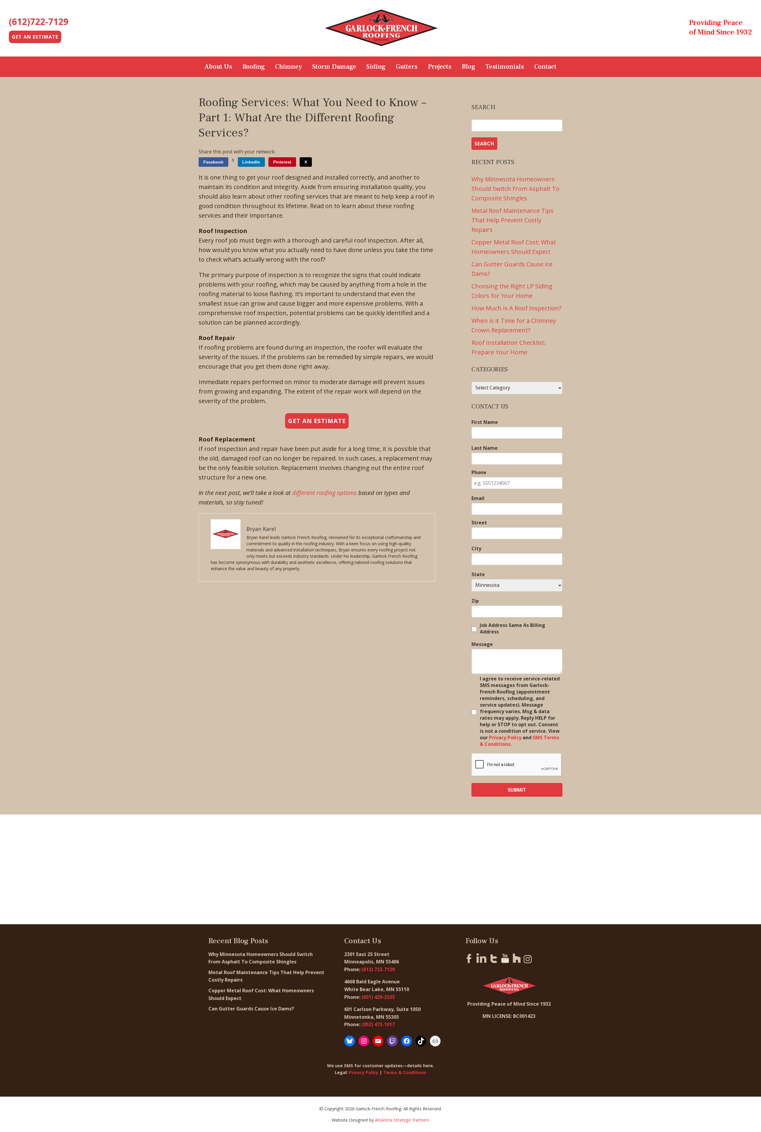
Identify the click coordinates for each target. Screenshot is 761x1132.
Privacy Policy (505, 737)
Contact (545, 66)
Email (478, 498)
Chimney (288, 66)
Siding (376, 66)
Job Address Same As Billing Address (512, 628)
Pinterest (282, 162)
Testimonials (504, 66)
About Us (218, 66)
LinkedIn (251, 162)
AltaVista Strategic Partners (402, 1120)
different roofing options (324, 493)
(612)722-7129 (38, 21)
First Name (484, 422)
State (478, 574)
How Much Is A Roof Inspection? (516, 308)
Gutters (407, 66)
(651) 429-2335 (378, 997)
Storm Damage (334, 66)
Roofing (253, 66)
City (476, 548)
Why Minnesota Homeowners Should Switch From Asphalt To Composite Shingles (515, 188)
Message (482, 644)
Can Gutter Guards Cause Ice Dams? (251, 1008)
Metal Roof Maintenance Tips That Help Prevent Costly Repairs (512, 220)
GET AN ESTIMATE (35, 37)
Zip (475, 601)
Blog (468, 66)
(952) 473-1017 (378, 1024)
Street (479, 522)
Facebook (213, 162)
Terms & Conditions (404, 1072)
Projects (440, 66)
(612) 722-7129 (378, 969)
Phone (478, 472)
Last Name (484, 448)
